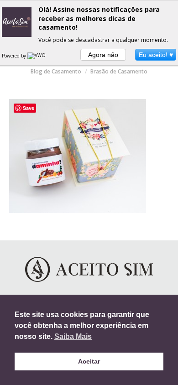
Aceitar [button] (89, 361)
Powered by (14, 55)
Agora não (103, 54)
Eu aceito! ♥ (156, 54)
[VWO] (37, 55)
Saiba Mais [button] (73, 336)
